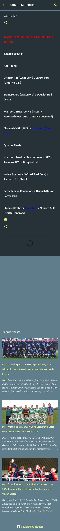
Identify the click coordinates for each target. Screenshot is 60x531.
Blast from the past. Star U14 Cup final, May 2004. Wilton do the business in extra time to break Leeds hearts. (28, 369)
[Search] (56, 5)
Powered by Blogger (31, 526)
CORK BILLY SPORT (21, 4)
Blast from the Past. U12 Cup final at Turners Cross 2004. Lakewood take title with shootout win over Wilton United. (27, 489)
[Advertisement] (30, 291)
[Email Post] (5, 220)
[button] (5, 22)
